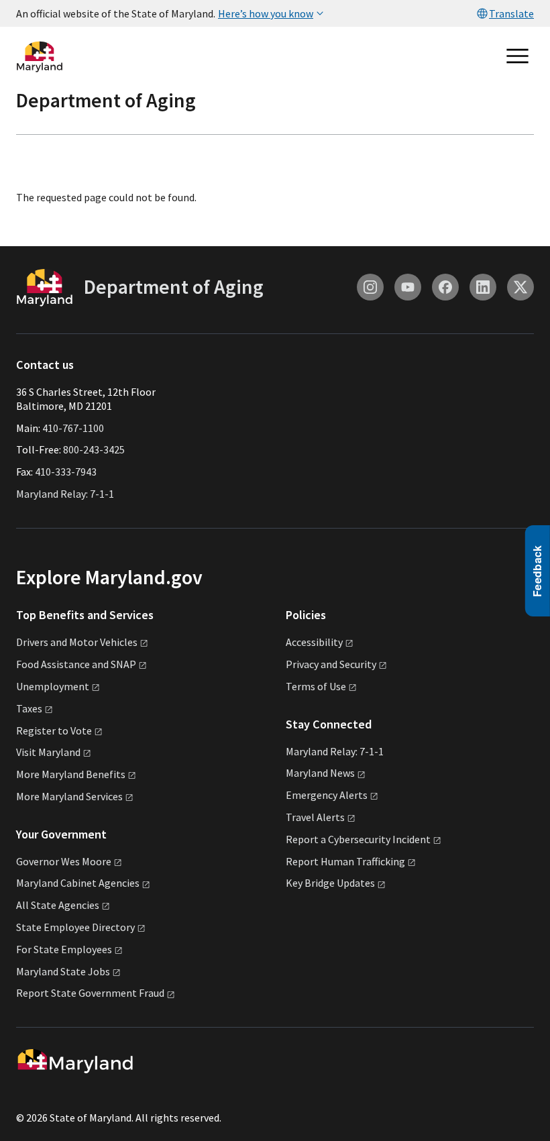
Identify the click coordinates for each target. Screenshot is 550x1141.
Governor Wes (63, 861)
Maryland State (63, 971)
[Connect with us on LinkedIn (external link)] (483, 287)
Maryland (320, 772)
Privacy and (331, 664)
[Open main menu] (518, 56)
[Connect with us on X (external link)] (520, 287)
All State (57, 905)
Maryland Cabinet (78, 882)
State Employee (75, 927)
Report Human (345, 861)
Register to (54, 730)
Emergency (327, 795)
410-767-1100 (73, 428)
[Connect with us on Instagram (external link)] (370, 287)
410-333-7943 (66, 471)
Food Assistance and (76, 664)
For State (64, 949)
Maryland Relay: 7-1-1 (65, 493)
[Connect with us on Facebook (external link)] (445, 287)
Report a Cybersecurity (358, 839)
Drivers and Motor (77, 642)
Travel (315, 817)
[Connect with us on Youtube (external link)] (407, 287)
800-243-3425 (94, 449)
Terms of (316, 686)
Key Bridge (330, 882)
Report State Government (90, 992)
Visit (48, 752)
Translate (511, 13)
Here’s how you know (265, 13)
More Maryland (70, 774)
